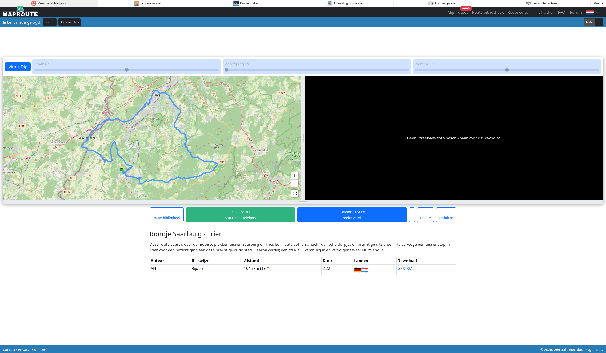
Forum (575, 12)
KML (410, 268)
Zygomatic (594, 349)
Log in (49, 22)
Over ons (39, 349)
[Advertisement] (303, 42)
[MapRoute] (20, 12)
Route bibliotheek (488, 12)
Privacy (23, 349)
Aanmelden (70, 22)
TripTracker (544, 12)
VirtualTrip (17, 66)
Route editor (519, 12)
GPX (401, 268)
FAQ (561, 12)
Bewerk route (352, 214)
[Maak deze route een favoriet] (412, 214)
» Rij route (240, 214)
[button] (121, 169)
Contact (9, 349)
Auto (589, 22)
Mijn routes (458, 11)
